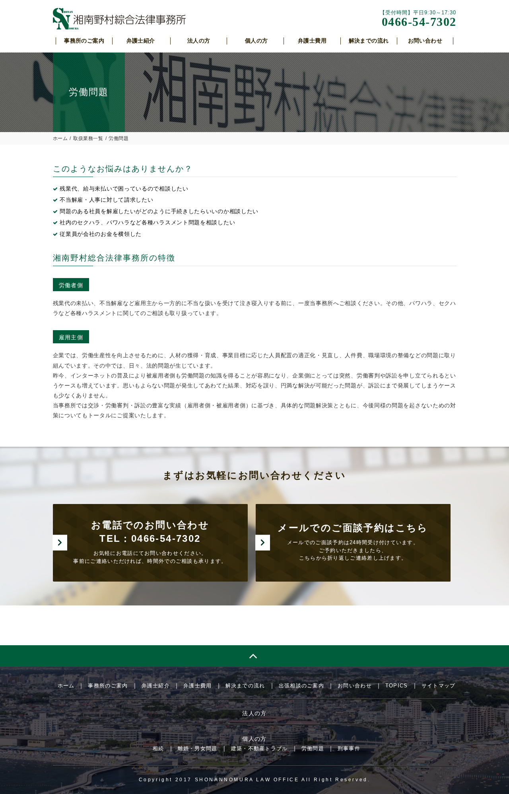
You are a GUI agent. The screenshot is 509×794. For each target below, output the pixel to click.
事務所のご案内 (108, 686)
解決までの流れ (245, 686)
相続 (158, 748)
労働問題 (312, 748)
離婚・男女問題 (198, 748)
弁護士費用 (197, 686)
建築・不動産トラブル (259, 748)
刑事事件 (349, 748)
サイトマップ (439, 686)
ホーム (60, 138)
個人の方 (254, 739)
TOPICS (396, 686)
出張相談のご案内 (301, 686)
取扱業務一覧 (88, 138)
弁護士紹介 (156, 686)
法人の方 (254, 713)
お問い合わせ (355, 686)
